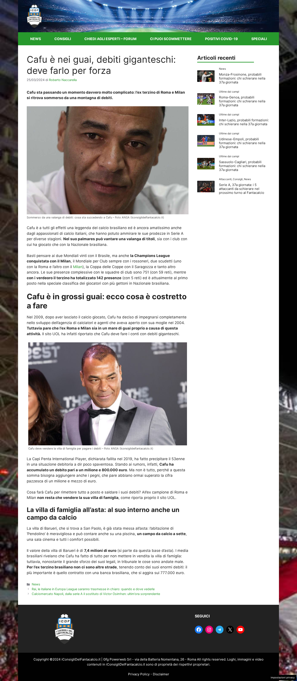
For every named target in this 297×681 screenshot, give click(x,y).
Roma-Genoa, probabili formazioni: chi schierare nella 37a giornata (242, 101)
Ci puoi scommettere (171, 39)
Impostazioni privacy (283, 677)
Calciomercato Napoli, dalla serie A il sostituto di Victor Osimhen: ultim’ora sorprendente (96, 594)
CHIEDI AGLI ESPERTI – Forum (110, 39)
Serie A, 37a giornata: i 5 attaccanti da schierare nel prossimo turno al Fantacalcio (241, 189)
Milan (77, 267)
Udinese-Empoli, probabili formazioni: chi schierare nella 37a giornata (242, 143)
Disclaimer (161, 674)
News (35, 39)
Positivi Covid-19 (221, 39)
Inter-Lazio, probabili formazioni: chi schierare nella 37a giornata (244, 122)
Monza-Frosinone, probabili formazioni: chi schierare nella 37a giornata (242, 78)
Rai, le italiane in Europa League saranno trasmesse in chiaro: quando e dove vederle (93, 589)
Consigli (62, 39)
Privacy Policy (139, 674)
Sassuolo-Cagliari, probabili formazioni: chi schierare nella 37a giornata (242, 166)
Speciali (259, 39)
